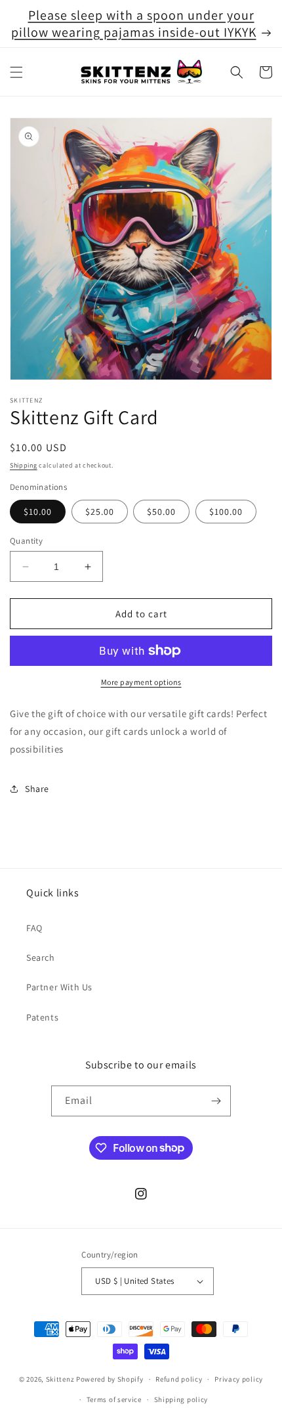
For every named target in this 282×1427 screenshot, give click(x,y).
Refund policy (178, 1379)
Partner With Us (59, 987)
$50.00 (161, 511)
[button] (16, 72)
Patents (42, 1017)
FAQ (34, 928)
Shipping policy (181, 1399)
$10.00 (38, 511)
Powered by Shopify (110, 1379)
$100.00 (226, 511)
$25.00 (99, 511)
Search (40, 957)
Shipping (23, 465)
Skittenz (60, 1379)
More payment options (141, 682)
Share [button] (37, 789)
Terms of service (114, 1399)
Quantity (26, 540)
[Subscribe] (215, 1101)
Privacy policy (238, 1379)
